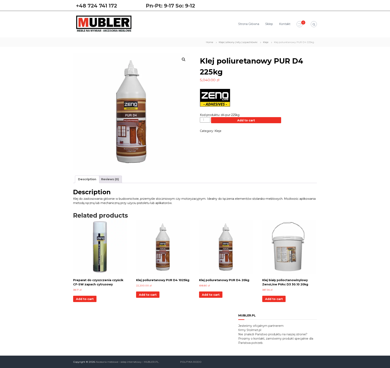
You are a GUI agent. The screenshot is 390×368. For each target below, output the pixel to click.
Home (209, 42)
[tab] (87, 179)
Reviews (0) (110, 179)
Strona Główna (248, 24)
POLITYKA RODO (191, 361)
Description (87, 179)
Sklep (269, 24)
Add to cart (246, 120)
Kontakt (284, 24)
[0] (299, 24)
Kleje (265, 42)
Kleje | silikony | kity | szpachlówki (238, 42)
